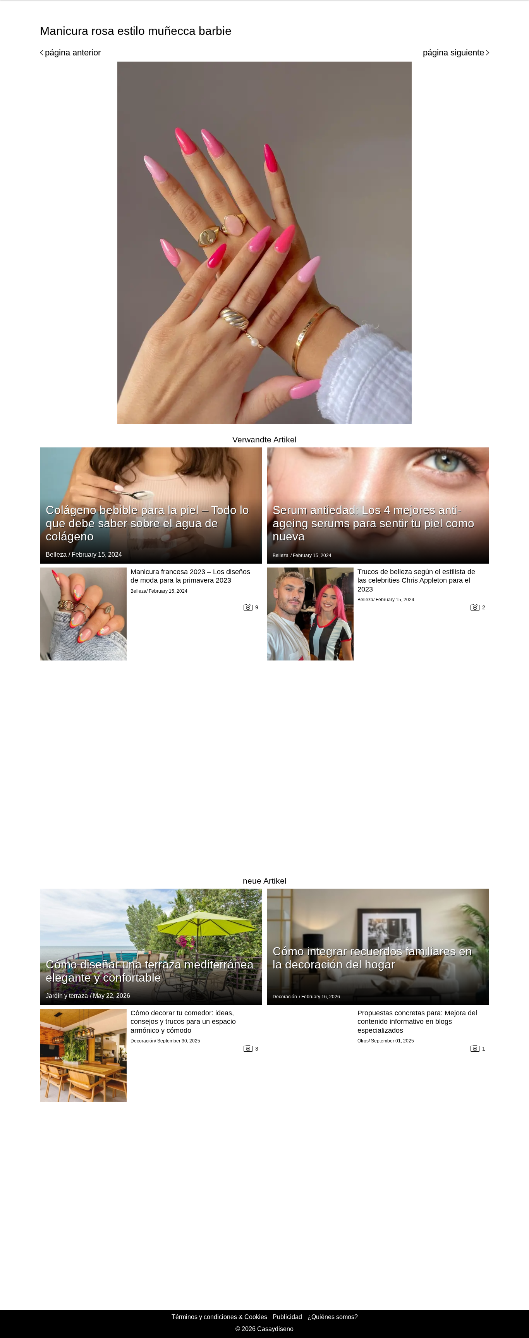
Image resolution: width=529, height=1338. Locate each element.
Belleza (56, 554)
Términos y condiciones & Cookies (219, 1317)
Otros (363, 1041)
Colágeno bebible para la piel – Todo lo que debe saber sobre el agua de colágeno (147, 523)
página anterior (73, 52)
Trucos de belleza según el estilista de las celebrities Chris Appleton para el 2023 (416, 580)
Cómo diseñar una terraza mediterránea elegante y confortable (150, 971)
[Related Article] (151, 947)
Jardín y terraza (67, 995)
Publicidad (287, 1317)
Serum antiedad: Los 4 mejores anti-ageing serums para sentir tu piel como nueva (373, 523)
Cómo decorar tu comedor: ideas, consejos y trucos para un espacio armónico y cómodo (183, 1021)
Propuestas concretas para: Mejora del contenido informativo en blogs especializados (417, 1021)
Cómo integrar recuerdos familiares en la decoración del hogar (372, 958)
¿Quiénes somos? (332, 1317)
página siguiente (453, 52)
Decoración (285, 996)
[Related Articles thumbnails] (83, 716)
